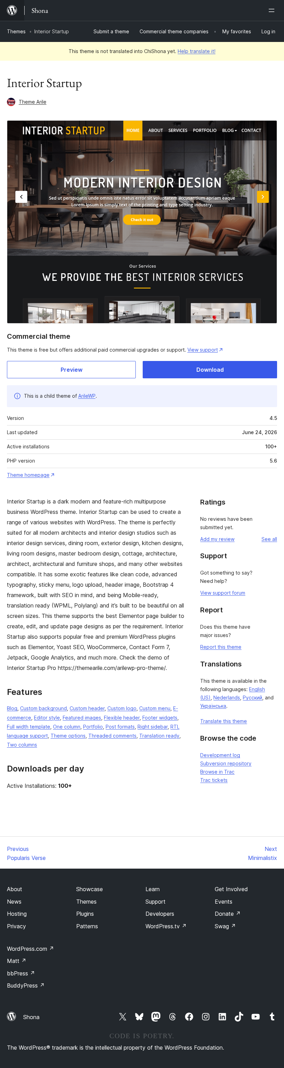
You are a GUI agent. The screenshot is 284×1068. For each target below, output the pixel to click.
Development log (220, 755)
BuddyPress (26, 985)
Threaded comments (112, 736)
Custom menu (154, 708)
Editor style (47, 718)
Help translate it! (196, 51)
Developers (159, 913)
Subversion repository (225, 763)
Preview (71, 369)
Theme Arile (32, 102)
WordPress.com (30, 948)
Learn (152, 889)
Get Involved (231, 889)
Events (223, 901)
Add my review (217, 539)
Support (155, 901)
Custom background (43, 708)
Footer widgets (159, 718)
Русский (252, 697)
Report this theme (220, 647)
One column (66, 727)
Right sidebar (152, 727)
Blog (12, 708)
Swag (225, 926)
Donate (228, 913)
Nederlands (226, 697)
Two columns (22, 745)
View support (202, 350)
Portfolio (93, 727)
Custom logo (121, 708)
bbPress (21, 973)
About (14, 889)
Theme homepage (28, 475)
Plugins (85, 913)
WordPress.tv (166, 926)
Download (210, 369)
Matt (16, 960)
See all (269, 539)
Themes (16, 31)
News (14, 901)
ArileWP (87, 396)
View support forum (222, 593)
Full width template (28, 727)
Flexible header (122, 718)
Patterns (87, 926)
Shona (31, 1017)
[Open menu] (273, 10)
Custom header (87, 708)
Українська (213, 706)
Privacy (16, 926)
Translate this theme (223, 721)
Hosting (17, 913)
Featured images (82, 718)
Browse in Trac (217, 772)
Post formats (120, 727)
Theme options (68, 736)
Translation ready (159, 736)
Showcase (89, 889)
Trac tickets (214, 780)
